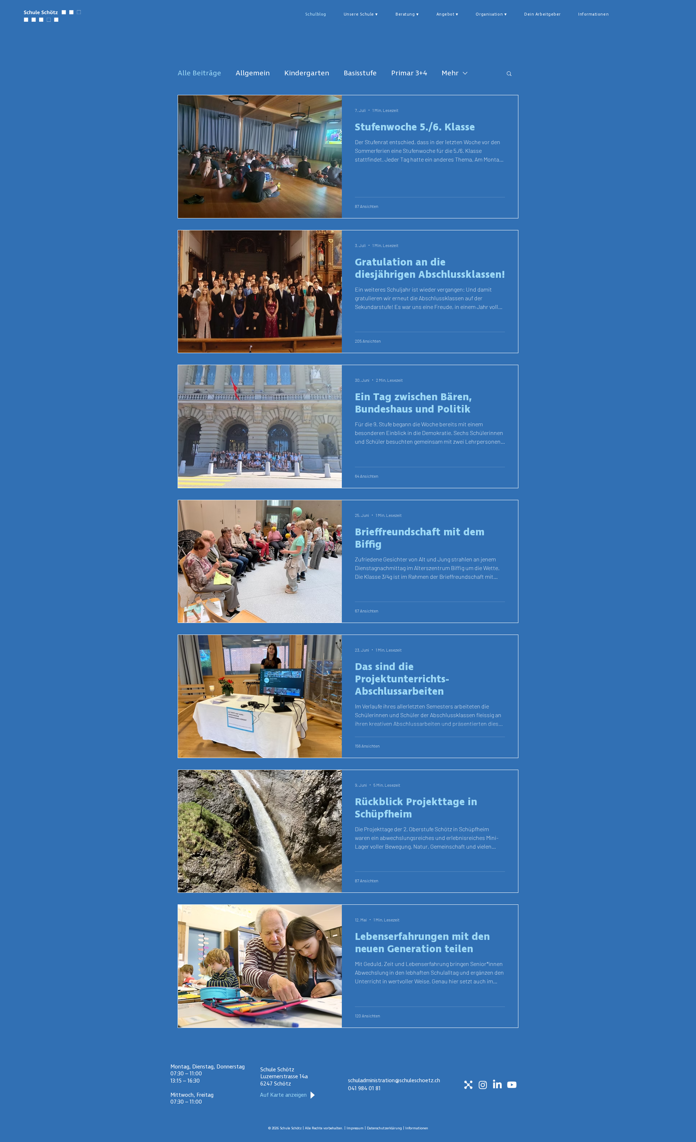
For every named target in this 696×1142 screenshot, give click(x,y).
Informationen (416, 1128)
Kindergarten (306, 73)
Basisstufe (360, 73)
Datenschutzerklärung (385, 1128)
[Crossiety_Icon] (468, 1084)
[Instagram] (482, 1084)
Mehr (450, 73)
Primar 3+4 (409, 73)
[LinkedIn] (497, 1084)
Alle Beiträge (199, 73)
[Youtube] (511, 1084)
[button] (361, 14)
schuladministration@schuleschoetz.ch (394, 1080)
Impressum (356, 1128)
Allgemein (253, 73)
